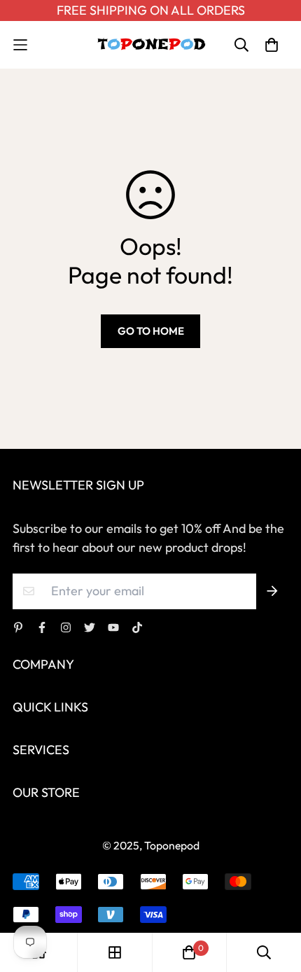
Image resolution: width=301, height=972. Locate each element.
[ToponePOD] (150, 45)
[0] (189, 952)
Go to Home (151, 331)
